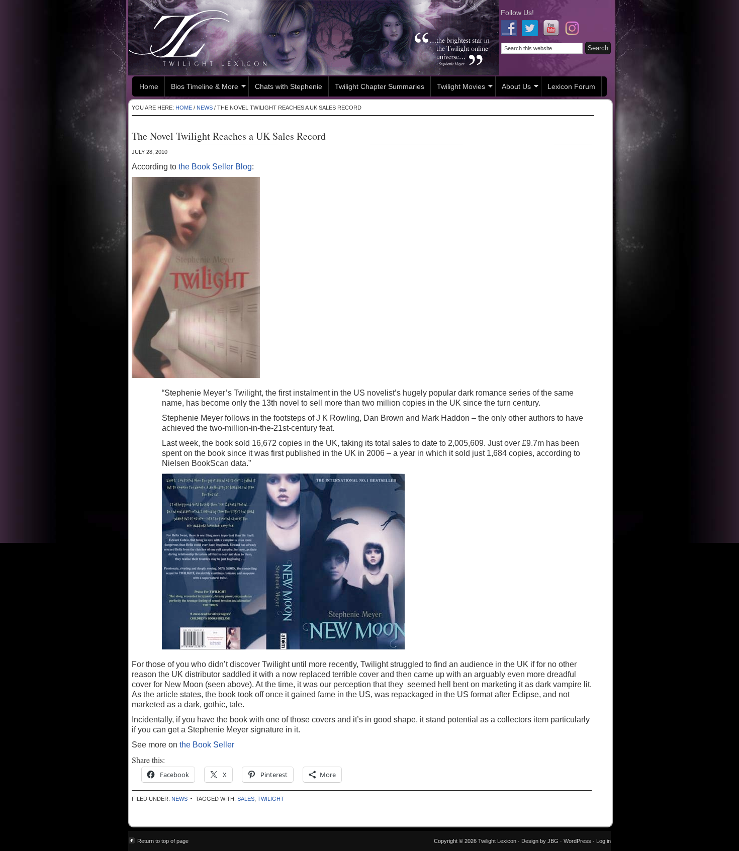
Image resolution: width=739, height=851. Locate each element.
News (179, 799)
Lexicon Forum (571, 86)
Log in (603, 841)
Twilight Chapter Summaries (379, 86)
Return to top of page (163, 841)
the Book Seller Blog (215, 166)
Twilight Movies (458, 87)
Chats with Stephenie (288, 86)
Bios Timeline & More (201, 87)
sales (245, 799)
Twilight (270, 799)
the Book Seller (206, 744)
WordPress (577, 841)
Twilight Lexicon (313, 37)
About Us (513, 87)
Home (148, 86)
